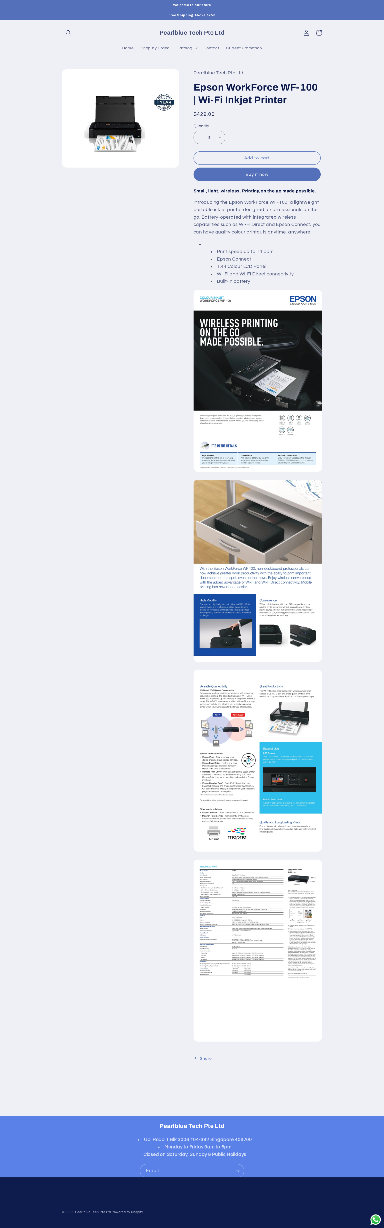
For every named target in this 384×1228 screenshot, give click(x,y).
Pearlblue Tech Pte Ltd (93, 1212)
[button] (68, 32)
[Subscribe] (237, 1171)
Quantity (201, 126)
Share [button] (206, 1058)
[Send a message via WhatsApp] (376, 1220)
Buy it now (257, 174)
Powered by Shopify (127, 1212)
